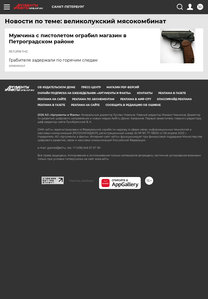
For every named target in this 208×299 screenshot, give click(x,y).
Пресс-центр (91, 87)
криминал (17, 66)
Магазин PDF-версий (123, 87)
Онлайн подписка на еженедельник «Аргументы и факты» (84, 93)
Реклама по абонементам (93, 99)
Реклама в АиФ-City (135, 99)
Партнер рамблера (81, 180)
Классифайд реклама (174, 99)
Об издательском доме (56, 87)
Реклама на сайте (52, 99)
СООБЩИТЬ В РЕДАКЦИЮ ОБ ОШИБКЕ (133, 105)
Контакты (144, 93)
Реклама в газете (172, 93)
